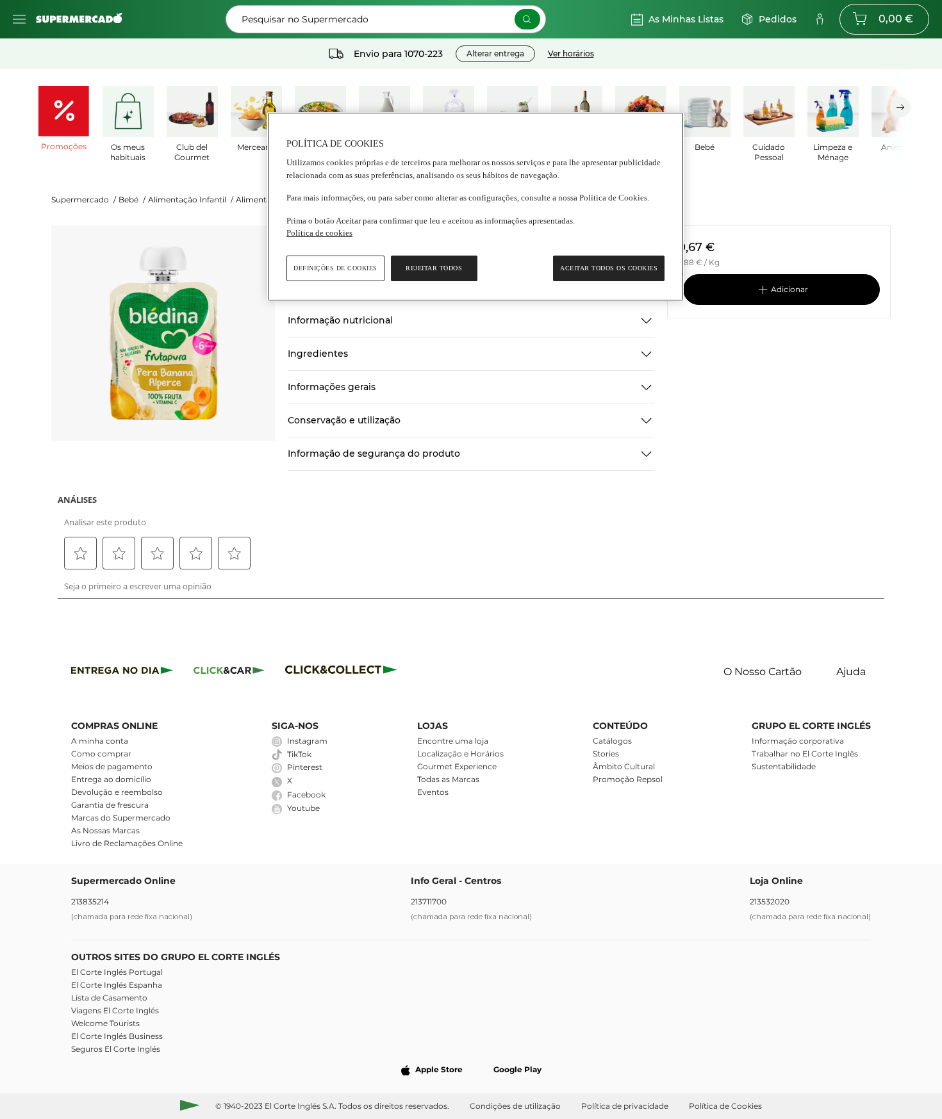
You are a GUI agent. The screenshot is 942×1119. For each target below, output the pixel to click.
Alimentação (264, 199)
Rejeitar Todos (434, 268)
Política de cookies (319, 233)
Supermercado (83, 199)
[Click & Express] (122, 672)
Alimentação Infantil (190, 199)
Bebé (132, 199)
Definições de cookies (335, 268)
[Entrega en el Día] (343, 672)
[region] (475, 206)
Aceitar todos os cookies (608, 268)
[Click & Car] (229, 672)
